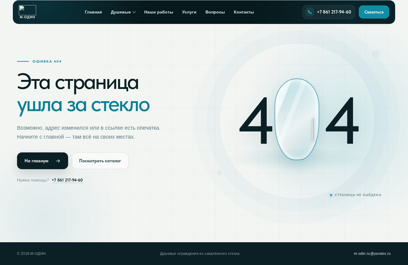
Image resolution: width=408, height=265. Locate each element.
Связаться (374, 12)
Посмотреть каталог (100, 160)
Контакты (244, 12)
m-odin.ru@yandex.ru (372, 254)
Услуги (189, 12)
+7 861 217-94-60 (67, 180)
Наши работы (158, 12)
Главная (93, 12)
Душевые (121, 12)
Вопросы (215, 12)
